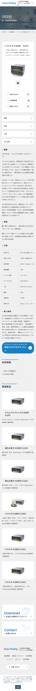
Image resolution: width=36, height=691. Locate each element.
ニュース (10, 659)
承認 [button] (18, 687)
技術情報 (29, 656)
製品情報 (11, 32)
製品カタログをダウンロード (15, 348)
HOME (4, 32)
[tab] (18, 83)
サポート (18, 659)
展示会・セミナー (18, 656)
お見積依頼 (13, 100)
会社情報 (26, 659)
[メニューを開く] (32, 3)
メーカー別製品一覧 (23, 32)
